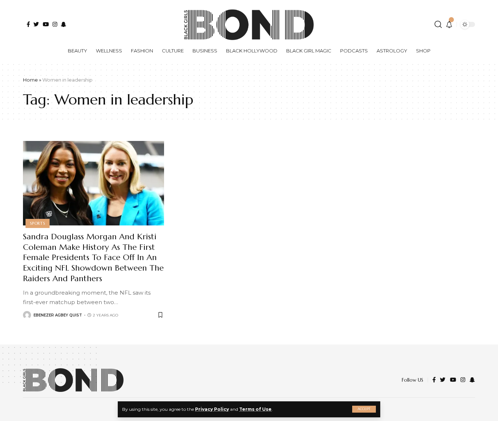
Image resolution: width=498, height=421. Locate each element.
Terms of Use (255, 409)
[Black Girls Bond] (73, 380)
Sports (37, 223)
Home (30, 80)
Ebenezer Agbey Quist (58, 315)
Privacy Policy (212, 409)
